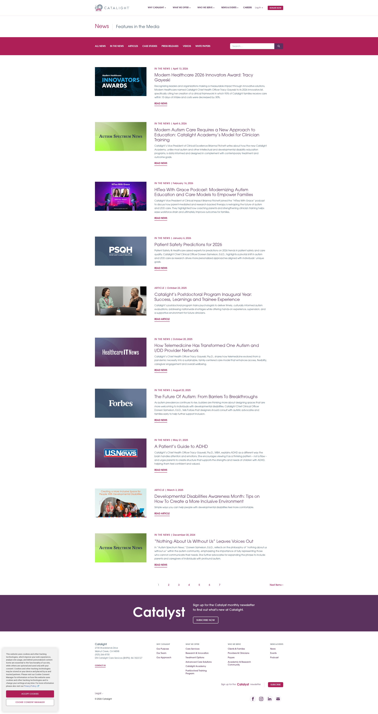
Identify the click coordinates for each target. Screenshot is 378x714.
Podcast (274, 658)
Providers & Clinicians (238, 653)
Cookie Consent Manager (30, 702)
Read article (162, 319)
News (273, 649)
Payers (231, 658)
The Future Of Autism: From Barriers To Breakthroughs (206, 397)
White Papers (202, 46)
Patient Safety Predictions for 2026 (188, 245)
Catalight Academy (196, 666)
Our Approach (164, 658)
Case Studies (149, 46)
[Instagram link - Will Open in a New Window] (261, 699)
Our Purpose (163, 649)
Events (273, 653)
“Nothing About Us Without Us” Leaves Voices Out (203, 542)
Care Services (192, 649)
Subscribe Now (205, 620)
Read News (160, 104)
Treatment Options (195, 658)
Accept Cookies (30, 694)
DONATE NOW (275, 8)
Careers (247, 8)
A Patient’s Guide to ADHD (181, 447)
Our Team (161, 653)
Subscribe (276, 685)
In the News (117, 46)
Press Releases (170, 46)
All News (100, 46)
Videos (187, 46)
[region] (30, 680)
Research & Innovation (197, 653)
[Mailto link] (278, 699)
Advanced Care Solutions (199, 662)
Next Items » (276, 585)
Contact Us (100, 666)
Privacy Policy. (30, 686)
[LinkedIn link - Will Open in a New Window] (269, 699)
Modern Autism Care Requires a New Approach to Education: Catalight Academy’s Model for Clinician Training (206, 135)
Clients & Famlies (236, 649)
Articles (133, 46)
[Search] (278, 46)
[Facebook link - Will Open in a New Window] (253, 699)
